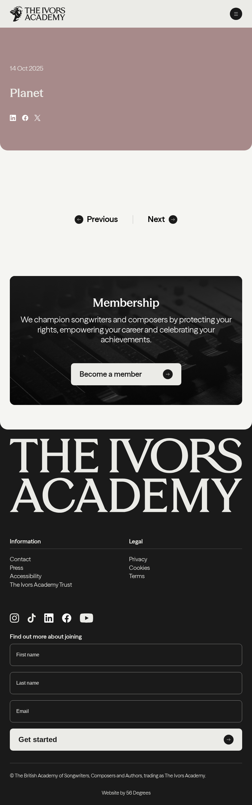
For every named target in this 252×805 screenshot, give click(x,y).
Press (16, 567)
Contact (20, 559)
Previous (102, 219)
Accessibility (25, 576)
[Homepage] (37, 13)
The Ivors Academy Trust (41, 584)
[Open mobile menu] (236, 13)
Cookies (139, 567)
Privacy (138, 559)
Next (156, 219)
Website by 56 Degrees (126, 793)
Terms (137, 576)
